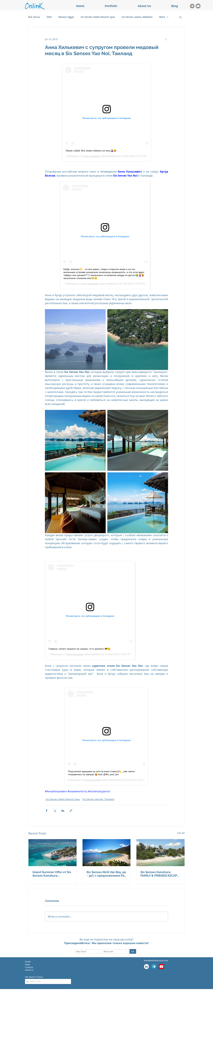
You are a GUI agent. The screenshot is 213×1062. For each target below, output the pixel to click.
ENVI (49, 16)
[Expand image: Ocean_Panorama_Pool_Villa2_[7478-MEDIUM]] (75, 440)
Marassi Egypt (66, 16)
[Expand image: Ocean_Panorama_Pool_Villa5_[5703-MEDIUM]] (137, 440)
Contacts (29, 967)
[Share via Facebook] (46, 810)
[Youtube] (161, 966)
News (27, 964)
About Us (29, 970)
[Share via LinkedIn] (62, 810)
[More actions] (166, 39)
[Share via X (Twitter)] (54, 810)
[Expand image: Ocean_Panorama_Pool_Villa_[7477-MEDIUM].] (75, 502)
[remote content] (106, 113)
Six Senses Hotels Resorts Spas (98, 16)
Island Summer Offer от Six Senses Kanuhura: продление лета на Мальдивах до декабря (51, 873)
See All (181, 832)
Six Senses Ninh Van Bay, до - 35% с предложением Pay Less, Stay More (106, 873)
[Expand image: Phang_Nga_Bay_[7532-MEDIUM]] (75, 339)
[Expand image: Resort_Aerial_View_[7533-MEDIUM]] (137, 339)
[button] (180, 17)
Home (28, 961)
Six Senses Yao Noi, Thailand (98, 799)
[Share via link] (71, 810)
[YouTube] (198, 5)
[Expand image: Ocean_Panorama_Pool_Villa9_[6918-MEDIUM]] (137, 502)
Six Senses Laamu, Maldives (137, 16)
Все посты (34, 16)
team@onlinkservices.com (156, 960)
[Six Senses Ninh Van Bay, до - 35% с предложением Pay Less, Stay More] (107, 852)
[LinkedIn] (146, 966)
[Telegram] (153, 966)
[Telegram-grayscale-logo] (192, 5)
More (162, 16)
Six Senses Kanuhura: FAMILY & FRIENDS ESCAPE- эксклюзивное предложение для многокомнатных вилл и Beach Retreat (160, 873)
